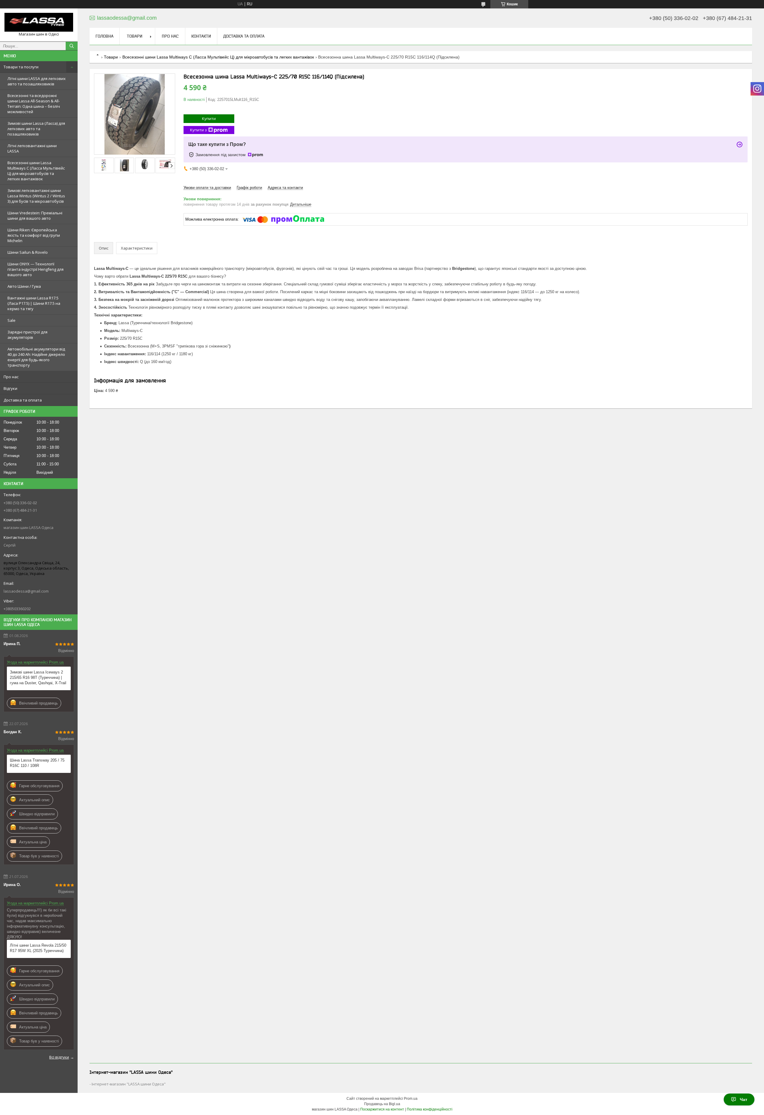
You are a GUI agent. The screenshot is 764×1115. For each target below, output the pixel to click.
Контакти (201, 36)
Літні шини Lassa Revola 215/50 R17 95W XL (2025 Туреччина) (38, 948)
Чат (743, 1099)
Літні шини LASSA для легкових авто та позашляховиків (36, 81)
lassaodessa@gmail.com (26, 591)
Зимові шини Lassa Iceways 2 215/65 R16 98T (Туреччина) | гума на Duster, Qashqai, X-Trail (38, 677)
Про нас (11, 376)
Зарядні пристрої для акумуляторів (27, 334)
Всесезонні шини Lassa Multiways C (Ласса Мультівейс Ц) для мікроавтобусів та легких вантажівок (36, 171)
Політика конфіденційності (429, 1109)
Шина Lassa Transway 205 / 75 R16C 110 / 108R (37, 763)
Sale (11, 320)
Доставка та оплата (23, 400)
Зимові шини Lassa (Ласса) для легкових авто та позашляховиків (36, 129)
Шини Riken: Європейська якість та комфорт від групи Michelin (33, 235)
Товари (134, 36)
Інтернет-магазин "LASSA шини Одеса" (129, 1084)
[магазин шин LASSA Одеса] (38, 22)
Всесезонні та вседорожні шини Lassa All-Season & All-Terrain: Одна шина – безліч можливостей (33, 103)
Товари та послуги (21, 67)
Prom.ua (411, 1098)
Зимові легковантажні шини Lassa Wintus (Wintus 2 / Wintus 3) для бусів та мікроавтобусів (36, 196)
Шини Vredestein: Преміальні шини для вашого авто (34, 215)
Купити (209, 118)
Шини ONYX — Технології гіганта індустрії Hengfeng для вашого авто (35, 269)
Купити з (198, 130)
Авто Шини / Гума (24, 286)
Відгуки (10, 388)
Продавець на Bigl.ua (382, 1104)
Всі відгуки (59, 1057)
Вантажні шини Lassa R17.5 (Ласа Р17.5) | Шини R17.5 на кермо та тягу (33, 303)
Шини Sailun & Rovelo (27, 252)
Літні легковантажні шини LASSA (32, 148)
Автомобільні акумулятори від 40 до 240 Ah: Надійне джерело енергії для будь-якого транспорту (36, 357)
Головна (104, 36)
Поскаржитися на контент (382, 1109)
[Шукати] (72, 45)
